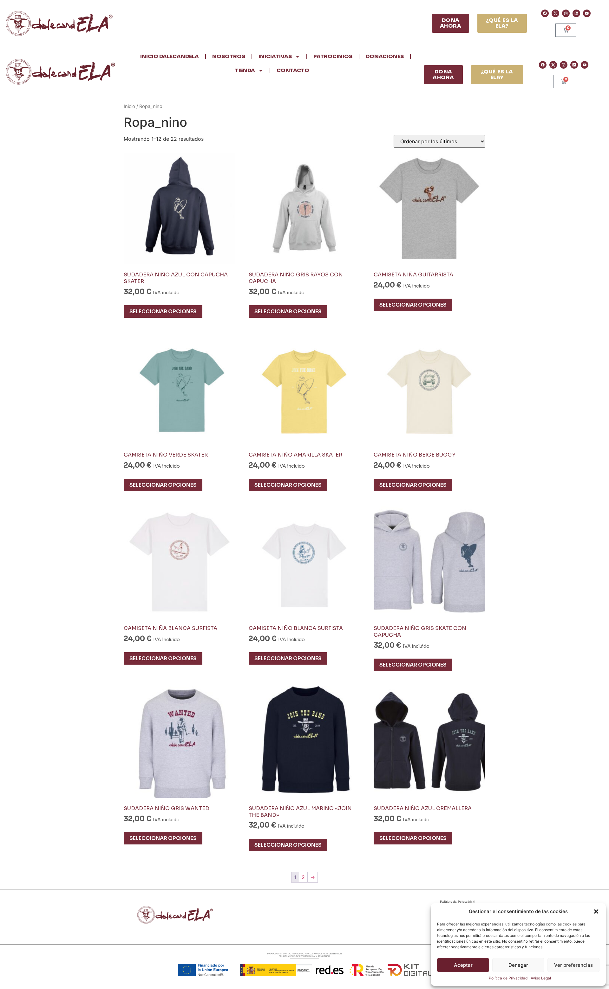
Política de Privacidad (508, 978)
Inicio (129, 106)
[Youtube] (587, 13)
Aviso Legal (541, 978)
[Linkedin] (576, 13)
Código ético (465, 927)
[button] (596, 911)
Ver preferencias (573, 965)
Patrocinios (332, 56)
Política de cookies (460, 919)
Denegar (518, 965)
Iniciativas (275, 56)
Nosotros (228, 56)
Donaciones (385, 56)
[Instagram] (566, 13)
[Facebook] (545, 13)
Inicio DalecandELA (169, 56)
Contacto (293, 70)
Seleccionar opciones (163, 311)
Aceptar (463, 965)
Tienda (245, 70)
